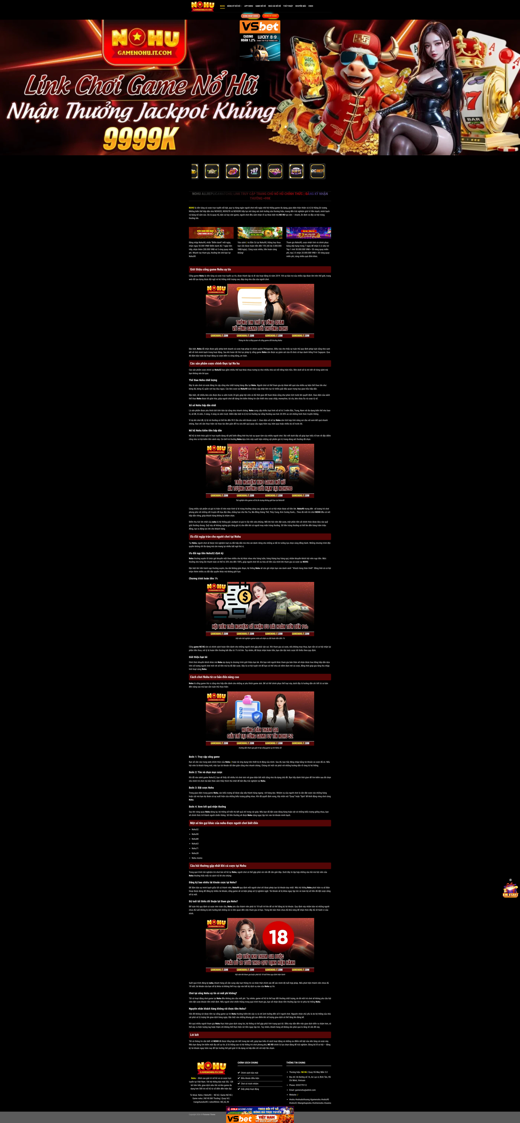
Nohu (222, 6)
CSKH (310, 6)
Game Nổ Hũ (261, 6)
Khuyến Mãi (300, 6)
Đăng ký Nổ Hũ (233, 6)
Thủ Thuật (288, 6)
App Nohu (248, 6)
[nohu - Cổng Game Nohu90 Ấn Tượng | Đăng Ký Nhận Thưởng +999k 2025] (202, 6)
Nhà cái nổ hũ (274, 6)
